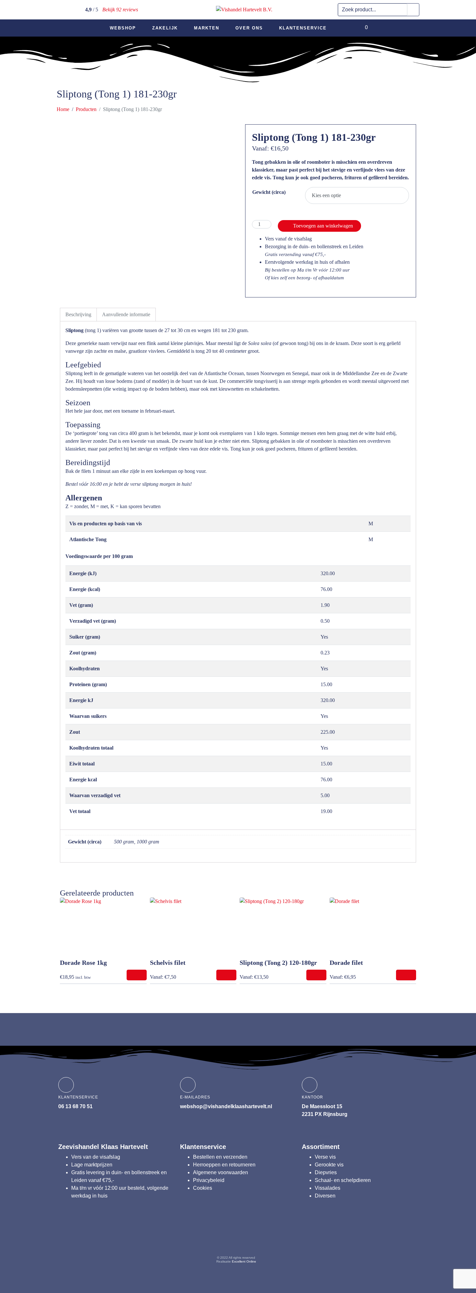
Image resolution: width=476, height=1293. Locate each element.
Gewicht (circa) (269, 192)
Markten (206, 28)
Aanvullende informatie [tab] (126, 314)
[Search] (413, 10)
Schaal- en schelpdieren (343, 1180)
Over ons (249, 28)
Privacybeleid (208, 1180)
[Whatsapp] (274, 1239)
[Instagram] (224, 1239)
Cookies (202, 1188)
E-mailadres (195, 1097)
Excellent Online (244, 1261)
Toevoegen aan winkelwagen (323, 226)
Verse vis (325, 1157)
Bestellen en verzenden (220, 1157)
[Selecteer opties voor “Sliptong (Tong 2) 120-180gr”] (316, 975)
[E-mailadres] (188, 1085)
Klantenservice (303, 28)
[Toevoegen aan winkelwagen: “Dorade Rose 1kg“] (137, 975)
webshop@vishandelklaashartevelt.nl (226, 1106)
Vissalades (327, 1188)
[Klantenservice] (66, 1085)
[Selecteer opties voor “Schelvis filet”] (226, 975)
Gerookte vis (329, 1164)
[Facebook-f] (199, 1239)
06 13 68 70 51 (75, 1106)
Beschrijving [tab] (78, 314)
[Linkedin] (249, 1239)
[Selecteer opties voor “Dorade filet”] (406, 975)
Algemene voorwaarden (220, 1172)
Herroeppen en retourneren (224, 1164)
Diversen (325, 1195)
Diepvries (326, 1172)
